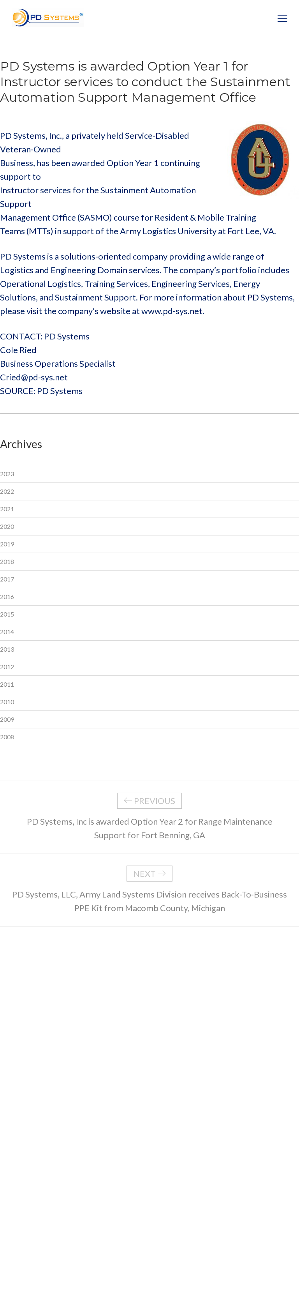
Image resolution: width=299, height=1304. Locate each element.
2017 (7, 579)
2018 (7, 561)
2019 (7, 544)
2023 (7, 473)
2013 (7, 649)
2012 (7, 666)
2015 (7, 614)
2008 (7, 736)
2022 (7, 491)
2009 (7, 719)
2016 (7, 596)
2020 (7, 526)
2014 (7, 631)
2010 (7, 701)
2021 (7, 508)
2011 (7, 684)
